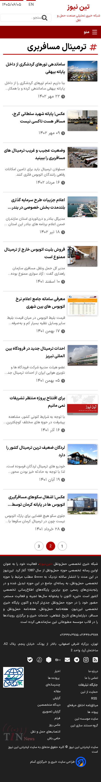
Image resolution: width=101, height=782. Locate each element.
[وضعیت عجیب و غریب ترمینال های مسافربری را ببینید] (82, 157)
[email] (67, 659)
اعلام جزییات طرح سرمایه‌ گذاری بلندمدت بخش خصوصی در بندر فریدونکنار (38, 204)
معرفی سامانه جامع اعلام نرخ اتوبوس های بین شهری (40, 303)
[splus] (39, 659)
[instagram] (86, 659)
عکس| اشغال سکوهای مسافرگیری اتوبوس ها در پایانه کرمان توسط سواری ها (36, 501)
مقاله (57, 691)
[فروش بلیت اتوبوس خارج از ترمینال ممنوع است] (82, 256)
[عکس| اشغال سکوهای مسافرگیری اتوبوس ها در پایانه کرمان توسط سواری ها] (82, 504)
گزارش (56, 698)
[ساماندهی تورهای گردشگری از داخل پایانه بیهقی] (82, 71)
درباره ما (93, 671)
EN (31, 5)
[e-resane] (13, 677)
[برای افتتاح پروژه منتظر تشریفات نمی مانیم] (82, 405)
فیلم (57, 718)
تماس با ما (91, 678)
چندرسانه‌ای (53, 684)
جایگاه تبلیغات (88, 685)
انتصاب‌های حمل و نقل (45, 731)
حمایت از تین (89, 692)
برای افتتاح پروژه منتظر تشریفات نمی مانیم (37, 402)
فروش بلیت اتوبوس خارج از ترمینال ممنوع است (34, 253)
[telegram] (76, 659)
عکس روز (54, 725)
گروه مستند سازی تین (84, 725)
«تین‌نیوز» (45, 563)
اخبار (57, 671)
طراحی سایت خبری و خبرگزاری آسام (53, 762)
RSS (94, 698)
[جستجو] (44, 18)
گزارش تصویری (51, 711)
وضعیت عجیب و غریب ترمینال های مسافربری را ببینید (34, 154)
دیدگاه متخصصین (49, 705)
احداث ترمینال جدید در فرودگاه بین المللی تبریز (35, 352)
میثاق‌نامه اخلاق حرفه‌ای (82, 705)
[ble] (30, 659)
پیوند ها (93, 712)
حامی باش (53, 738)
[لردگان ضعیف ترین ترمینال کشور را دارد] (82, 454)
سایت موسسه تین (86, 718)
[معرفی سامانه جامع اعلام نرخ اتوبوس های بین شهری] (82, 306)
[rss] (95, 659)
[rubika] (48, 659)
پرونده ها (54, 678)
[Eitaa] (58, 659)
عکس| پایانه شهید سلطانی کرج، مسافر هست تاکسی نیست (38, 118)
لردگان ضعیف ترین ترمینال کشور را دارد (35, 451)
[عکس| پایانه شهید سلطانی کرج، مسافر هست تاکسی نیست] (82, 120)
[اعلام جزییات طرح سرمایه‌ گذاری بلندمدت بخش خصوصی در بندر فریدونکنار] (82, 207)
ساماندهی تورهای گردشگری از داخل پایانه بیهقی (35, 68)
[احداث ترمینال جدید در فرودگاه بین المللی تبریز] (82, 355)
